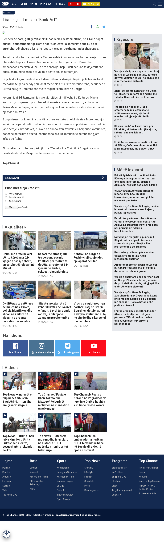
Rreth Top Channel (148, 467)
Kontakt (143, 476)
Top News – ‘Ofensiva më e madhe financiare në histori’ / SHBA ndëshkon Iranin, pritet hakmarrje (53, 443)
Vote (11, 207)
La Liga (60, 485)
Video (24, 4)
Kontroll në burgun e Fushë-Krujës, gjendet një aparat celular (88, 259)
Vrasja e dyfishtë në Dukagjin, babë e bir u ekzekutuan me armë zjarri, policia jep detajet (136, 209)
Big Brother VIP (119, 467)
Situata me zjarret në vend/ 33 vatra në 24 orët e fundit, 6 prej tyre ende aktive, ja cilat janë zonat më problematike (54, 313)
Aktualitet (8, 12)
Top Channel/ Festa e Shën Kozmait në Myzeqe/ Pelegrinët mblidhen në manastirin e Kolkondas (53, 401)
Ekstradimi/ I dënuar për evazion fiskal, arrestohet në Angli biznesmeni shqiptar (134, 255)
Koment (34, 472)
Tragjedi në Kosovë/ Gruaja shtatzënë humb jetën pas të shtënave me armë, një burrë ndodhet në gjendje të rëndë (132, 113)
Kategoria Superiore (67, 472)
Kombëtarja (63, 467)
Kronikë (6, 472)
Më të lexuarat (129, 169)
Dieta (87, 485)
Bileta (142, 472)
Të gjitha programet (122, 490)
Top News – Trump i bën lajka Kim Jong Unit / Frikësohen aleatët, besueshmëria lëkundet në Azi (18, 443)
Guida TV (116, 494)
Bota (33, 461)
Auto (32, 489)
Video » (12, 367)
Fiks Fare (116, 481)
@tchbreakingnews (68, 352)
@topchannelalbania (43, 352)
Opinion (33, 467)
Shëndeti (89, 481)
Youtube (75, 4)
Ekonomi (6, 481)
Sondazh (12, 178)
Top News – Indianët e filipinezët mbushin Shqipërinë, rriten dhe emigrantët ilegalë (17, 400)
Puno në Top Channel (149, 481)
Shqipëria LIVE (119, 476)
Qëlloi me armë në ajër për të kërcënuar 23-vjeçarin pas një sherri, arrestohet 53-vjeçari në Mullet (18, 263)
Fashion (88, 476)
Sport (33, 4)
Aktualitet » (15, 227)
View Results (23, 207)
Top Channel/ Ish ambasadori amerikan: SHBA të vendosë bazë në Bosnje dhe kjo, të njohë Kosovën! (89, 443)
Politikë (6, 467)
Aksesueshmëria (147, 493)
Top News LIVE (91, 4)
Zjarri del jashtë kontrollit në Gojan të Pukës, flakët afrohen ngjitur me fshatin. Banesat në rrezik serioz (135, 95)
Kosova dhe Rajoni (39, 476)
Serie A (60, 490)
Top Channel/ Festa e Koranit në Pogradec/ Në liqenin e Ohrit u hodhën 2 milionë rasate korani (90, 400)
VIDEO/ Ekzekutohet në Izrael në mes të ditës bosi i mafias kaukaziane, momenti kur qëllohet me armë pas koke (134, 195)
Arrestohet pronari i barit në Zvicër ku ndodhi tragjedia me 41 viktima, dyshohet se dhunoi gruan (135, 268)
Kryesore (124, 39)
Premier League (65, 481)
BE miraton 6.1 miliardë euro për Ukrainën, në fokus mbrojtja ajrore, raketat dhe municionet (135, 131)
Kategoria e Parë (65, 476)
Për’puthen (117, 472)
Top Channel (15, 352)
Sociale (6, 485)
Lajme (14, 4)
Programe (61, 4)
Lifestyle (88, 472)
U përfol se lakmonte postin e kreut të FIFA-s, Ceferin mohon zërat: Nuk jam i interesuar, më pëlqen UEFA (136, 147)
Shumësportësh (65, 494)
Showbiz (88, 467)
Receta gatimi (91, 490)
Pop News (46, 4)
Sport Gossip (63, 499)
